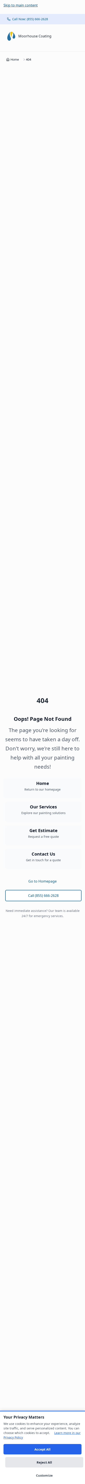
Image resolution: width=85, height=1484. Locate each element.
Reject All (44, 1462)
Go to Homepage (42, 881)
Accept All (42, 1449)
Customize (44, 1475)
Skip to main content (20, 5)
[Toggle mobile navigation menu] (76, 36)
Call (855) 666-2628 (43, 895)
